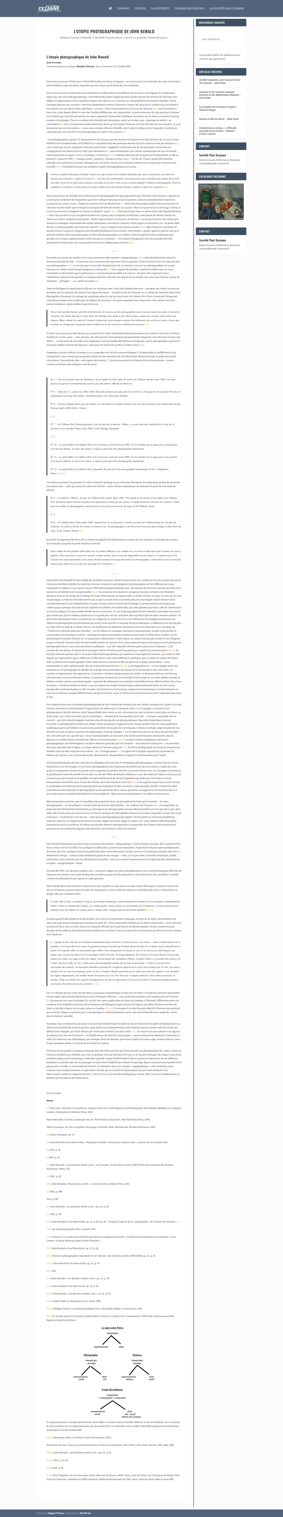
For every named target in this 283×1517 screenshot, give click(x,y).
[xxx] (133, 1031)
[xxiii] (124, 666)
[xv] (108, 269)
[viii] (164, 187)
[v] (177, 143)
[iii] (61, 124)
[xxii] (172, 650)
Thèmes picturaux (157, 37)
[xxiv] (121, 739)
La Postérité (160, 8)
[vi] (111, 155)
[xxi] (95, 592)
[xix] (79, 530)
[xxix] (110, 1008)
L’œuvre (140, 8)
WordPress (85, 1513)
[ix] (115, 211)
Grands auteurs (114, 37)
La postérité (140, 37)
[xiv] (69, 265)
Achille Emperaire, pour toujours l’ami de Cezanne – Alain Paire (219, 81)
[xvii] (141, 345)
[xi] (143, 227)
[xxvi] (133, 782)
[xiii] (141, 257)
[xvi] (145, 324)
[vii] (59, 166)
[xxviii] (95, 983)
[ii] (155, 108)
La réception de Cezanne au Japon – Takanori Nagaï (218, 108)
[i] (124, 81)
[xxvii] (149, 910)
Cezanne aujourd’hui (189, 8)
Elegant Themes (56, 1513)
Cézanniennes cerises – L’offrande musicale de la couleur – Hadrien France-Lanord (217, 131)
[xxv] (124, 747)
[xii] (132, 242)
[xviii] (61, 473)
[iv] (124, 132)
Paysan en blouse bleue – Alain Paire (219, 119)
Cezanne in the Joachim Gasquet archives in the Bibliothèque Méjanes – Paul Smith (220, 95)
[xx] (113, 563)
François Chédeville (80, 37)
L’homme (123, 8)
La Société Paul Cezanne (226, 8)
